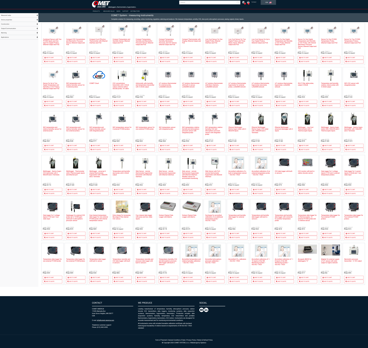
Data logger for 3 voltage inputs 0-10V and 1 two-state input (51, 217)
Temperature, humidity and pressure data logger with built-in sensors (144, 261)
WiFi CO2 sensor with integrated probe (351, 84)
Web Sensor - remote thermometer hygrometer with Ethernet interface (167, 173)
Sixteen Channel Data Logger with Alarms (166, 216)
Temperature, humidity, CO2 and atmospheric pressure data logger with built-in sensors (168, 261)
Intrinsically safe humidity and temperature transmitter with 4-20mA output (145, 85)
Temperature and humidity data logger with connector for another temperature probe (284, 217)
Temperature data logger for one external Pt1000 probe (52, 260)
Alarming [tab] (4, 33)
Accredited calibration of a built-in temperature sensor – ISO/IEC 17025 (237, 173)
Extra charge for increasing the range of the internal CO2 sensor (121, 217)
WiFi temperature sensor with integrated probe (167, 128)
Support (125, 11)
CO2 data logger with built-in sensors (284, 172)
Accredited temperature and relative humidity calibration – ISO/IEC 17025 (191, 261)
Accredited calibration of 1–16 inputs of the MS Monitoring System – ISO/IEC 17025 (261, 261)
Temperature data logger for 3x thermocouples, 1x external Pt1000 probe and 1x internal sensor (307, 217)
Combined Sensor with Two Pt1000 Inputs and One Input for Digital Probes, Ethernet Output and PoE (52, 41)
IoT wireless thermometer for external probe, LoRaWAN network (167, 85)
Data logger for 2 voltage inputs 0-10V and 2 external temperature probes (330, 173)
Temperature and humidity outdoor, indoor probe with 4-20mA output (330, 85)
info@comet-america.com (105, 320)
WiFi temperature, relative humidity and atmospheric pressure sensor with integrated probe (190, 129)
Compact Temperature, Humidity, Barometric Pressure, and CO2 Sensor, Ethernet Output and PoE (168, 41)
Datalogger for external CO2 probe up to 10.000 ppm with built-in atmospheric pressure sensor (75, 217)
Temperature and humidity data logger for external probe (237, 217)
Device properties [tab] (6, 20)
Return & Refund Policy (205, 340)
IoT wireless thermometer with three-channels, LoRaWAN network (214, 85)
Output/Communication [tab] (8, 28)
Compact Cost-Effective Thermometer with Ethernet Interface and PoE (98, 41)
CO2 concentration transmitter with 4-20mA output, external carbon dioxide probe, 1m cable (121, 85)
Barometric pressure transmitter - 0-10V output (353, 260)
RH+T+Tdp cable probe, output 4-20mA (306, 84)
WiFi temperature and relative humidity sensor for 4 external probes (75, 85)
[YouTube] (201, 311)
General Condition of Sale (176, 340)
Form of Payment (161, 340)
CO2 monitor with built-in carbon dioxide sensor (306, 172)
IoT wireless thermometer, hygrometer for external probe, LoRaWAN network (237, 85)
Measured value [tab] (6, 15)
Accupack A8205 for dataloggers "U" (304, 260)
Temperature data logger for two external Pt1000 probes (75, 260)
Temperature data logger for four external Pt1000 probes (330, 217)
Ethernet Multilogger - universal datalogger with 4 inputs (284, 129)
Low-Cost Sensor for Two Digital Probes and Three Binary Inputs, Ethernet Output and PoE (237, 41)
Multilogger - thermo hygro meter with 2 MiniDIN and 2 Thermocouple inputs (330, 129)
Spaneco (203, 343)
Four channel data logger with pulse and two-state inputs (144, 217)
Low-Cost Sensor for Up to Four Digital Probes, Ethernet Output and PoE (261, 41)
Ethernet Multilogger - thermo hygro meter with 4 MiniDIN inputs (237, 129)
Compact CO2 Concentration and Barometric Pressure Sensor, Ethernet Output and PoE (75, 41)
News (118, 11)
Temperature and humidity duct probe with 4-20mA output (121, 173)
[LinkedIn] (206, 311)
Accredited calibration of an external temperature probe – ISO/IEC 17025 (261, 173)
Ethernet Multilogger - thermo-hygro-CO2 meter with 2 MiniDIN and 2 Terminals (260, 129)
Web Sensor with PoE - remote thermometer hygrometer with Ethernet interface (213, 173)
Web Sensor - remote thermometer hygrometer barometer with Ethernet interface (144, 173)
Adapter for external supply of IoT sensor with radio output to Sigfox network (330, 261)
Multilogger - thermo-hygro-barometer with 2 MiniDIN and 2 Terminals (353, 129)
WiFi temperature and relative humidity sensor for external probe (52, 129)
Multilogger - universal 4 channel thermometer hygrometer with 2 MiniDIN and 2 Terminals (98, 173)
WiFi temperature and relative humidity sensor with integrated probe (97, 129)
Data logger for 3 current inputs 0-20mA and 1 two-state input (353, 173)
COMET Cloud (94, 83)
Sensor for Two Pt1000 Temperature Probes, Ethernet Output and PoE (352, 41)
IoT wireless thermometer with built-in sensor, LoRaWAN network (191, 85)
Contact (253, 2)
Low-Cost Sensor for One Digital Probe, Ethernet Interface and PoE (213, 41)
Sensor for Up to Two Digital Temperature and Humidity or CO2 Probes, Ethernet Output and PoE (51, 85)
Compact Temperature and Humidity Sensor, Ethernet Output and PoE (121, 41)
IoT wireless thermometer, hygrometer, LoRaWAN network (283, 85)
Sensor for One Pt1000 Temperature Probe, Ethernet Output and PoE (329, 41)
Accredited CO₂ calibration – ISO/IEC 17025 (237, 260)
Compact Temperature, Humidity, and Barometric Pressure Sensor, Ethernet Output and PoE (144, 41)
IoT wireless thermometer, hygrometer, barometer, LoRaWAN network (260, 85)
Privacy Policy (191, 340)
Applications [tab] (5, 37)
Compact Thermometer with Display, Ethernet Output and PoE (191, 41)
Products (96, 11)
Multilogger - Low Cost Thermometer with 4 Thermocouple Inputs (305, 129)
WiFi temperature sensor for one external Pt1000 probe (145, 128)
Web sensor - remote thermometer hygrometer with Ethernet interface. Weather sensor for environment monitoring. (190, 174)
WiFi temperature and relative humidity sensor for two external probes (75, 129)
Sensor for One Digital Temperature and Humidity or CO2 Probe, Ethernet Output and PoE (283, 41)
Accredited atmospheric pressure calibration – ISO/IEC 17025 (213, 261)
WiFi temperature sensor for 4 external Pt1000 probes (122, 128)
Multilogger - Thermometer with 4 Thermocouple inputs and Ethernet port (75, 173)
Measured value (109, 11)
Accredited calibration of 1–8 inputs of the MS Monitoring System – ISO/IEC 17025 (284, 261)
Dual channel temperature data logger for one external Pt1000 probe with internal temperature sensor (98, 217)
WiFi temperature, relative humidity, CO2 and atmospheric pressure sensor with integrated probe (213, 130)
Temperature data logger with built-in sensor (97, 260)
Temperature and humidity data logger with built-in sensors (260, 217)
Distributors (135, 11)
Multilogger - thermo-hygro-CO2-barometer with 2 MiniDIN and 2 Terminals (52, 173)
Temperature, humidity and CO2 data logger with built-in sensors (121, 261)
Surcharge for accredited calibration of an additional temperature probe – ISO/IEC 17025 (214, 217)
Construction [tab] (5, 24)
